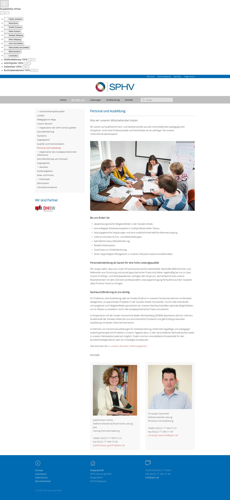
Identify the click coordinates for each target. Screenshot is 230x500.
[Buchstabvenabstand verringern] (32, 70)
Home (63, 99)
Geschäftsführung (45, 131)
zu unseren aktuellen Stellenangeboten (127, 346)
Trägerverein (189, 76)
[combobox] (157, 100)
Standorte (42, 136)
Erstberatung (113, 99)
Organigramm (43, 140)
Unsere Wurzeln (44, 123)
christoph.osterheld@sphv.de (163, 435)
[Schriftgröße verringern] (25, 63)
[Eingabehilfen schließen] (7, 12)
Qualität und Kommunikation (50, 144)
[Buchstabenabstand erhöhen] (36, 70)
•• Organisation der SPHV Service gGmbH (56, 127)
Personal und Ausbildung (49, 148)
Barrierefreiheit (43, 481)
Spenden (177, 76)
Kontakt (129, 99)
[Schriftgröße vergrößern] (29, 63)
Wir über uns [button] (78, 99)
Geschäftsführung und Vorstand (52, 159)
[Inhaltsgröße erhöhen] (33, 59)
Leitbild (40, 115)
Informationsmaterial (47, 187)
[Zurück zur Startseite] (115, 87)
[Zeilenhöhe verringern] (23, 66)
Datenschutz (41, 477)
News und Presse (45, 175)
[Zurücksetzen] (2, 13)
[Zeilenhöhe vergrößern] (27, 66)
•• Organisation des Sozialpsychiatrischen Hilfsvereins (57, 153)
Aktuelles (151, 76)
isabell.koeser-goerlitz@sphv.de (109, 445)
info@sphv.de (152, 477)
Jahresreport (43, 183)
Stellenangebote (164, 76)
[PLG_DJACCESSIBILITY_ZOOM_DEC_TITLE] (29, 59)
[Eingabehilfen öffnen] (4, 3)
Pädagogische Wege (46, 119)
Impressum (41, 473)
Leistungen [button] (95, 99)
